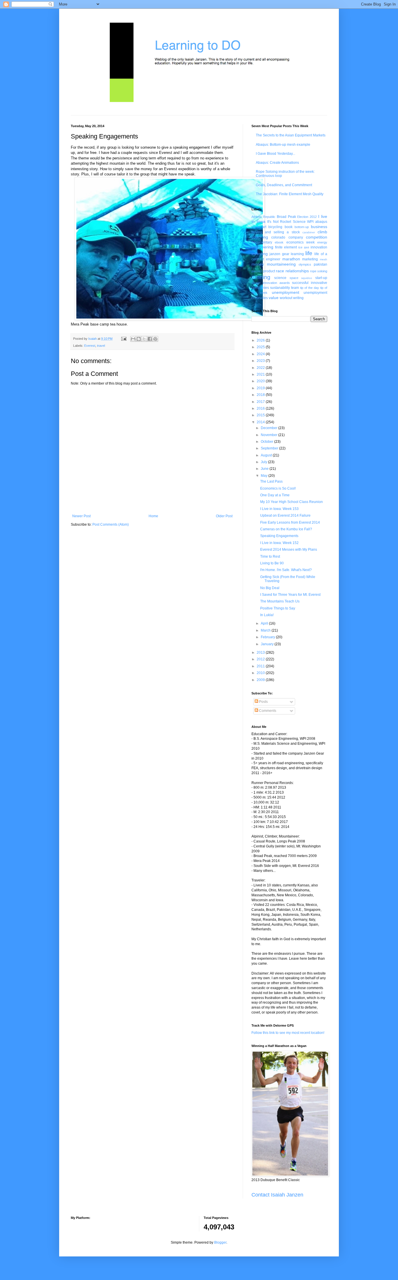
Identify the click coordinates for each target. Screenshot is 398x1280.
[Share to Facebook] (150, 339)
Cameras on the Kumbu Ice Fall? (286, 529)
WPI (310, 222)
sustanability (280, 288)
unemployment (285, 292)
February (268, 637)
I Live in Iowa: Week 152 (279, 543)
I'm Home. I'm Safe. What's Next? (286, 570)
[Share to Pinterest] (155, 339)
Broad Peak (286, 217)
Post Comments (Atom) (110, 524)
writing (298, 298)
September (270, 448)
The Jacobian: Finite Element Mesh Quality (289, 194)
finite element (286, 247)
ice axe (303, 247)
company (295, 237)
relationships (297, 271)
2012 (261, 659)
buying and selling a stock (275, 232)
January (267, 644)
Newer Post (81, 516)
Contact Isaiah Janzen (277, 1195)
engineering (262, 247)
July (264, 462)
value (274, 297)
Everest (89, 345)
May (264, 476)
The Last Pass (271, 481)
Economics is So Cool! (278, 488)
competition (316, 237)
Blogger (220, 1242)
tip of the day (309, 287)
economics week (300, 242)
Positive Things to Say (277, 608)
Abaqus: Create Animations (277, 163)
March (266, 630)
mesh (323, 259)
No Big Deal (269, 588)
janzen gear (279, 254)
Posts (263, 702)
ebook (279, 242)
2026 (261, 340)
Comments (267, 711)
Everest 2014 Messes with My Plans (288, 549)
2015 (261, 415)
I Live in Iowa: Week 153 (279, 509)
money (257, 264)
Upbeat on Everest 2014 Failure (285, 515)
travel (101, 345)
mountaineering (281, 264)
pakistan (320, 264)
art (264, 227)
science (280, 278)
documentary (261, 242)
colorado (278, 237)
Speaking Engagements (279, 536)
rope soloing (318, 271)
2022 (261, 368)
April (265, 623)
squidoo (306, 278)
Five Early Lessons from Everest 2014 (290, 522)
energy (322, 242)
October (267, 442)
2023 (261, 361)
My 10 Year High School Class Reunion (291, 502)
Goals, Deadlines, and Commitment (284, 185)
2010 (261, 673)
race (280, 271)
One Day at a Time (275, 495)
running (260, 277)
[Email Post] (123, 338)
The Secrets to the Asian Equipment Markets (290, 135)
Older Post (224, 516)
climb (322, 232)
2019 (261, 388)
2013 (261, 652)
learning (297, 254)
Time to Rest (270, 556)
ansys (255, 227)
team (295, 288)
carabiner (308, 232)
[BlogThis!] (139, 339)
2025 (261, 347)
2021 (261, 374)
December (269, 428)
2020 (261, 381)
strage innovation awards (270, 283)
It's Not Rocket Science (286, 222)
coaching (259, 237)
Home (153, 516)
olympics (305, 264)
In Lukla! (267, 615)
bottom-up (302, 227)
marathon (291, 259)
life (308, 253)
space (294, 278)
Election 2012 (307, 216)
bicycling (275, 227)
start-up (321, 278)
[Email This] (133, 339)
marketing (310, 259)
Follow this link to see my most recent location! (287, 1033)
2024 (261, 354)
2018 (261, 395)
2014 (261, 422)
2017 (261, 402)
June (265, 469)
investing (259, 253)
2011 (261, 666)
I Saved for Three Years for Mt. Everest (290, 595)
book (289, 227)
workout (286, 298)
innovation (319, 247)
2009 (261, 680)
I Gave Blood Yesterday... (275, 154)
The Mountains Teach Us (280, 601)
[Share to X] (144, 339)
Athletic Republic (263, 216)
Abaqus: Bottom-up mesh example (283, 145)
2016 (261, 408)
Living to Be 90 (272, 563)
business (319, 226)
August (267, 455)
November (269, 435)
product (269, 271)
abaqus (321, 222)
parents (256, 271)
